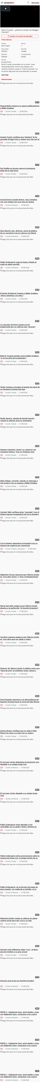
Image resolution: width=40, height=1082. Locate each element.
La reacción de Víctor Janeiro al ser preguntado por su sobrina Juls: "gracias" (18, 326)
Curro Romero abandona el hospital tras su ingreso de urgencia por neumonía (18, 544)
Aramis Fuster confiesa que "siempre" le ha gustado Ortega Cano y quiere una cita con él (19, 138)
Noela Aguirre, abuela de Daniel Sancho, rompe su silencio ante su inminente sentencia (17, 419)
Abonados (35, 3)
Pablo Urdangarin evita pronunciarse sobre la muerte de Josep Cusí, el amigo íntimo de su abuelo (19, 857)
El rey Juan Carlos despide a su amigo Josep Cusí (18, 794)
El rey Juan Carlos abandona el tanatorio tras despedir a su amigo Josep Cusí (19, 763)
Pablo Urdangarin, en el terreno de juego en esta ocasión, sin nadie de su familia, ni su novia (19, 888)
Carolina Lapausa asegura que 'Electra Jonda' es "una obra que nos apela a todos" (19, 638)
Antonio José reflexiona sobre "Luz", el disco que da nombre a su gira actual (19, 950)
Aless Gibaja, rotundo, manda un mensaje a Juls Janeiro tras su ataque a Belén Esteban (19, 482)
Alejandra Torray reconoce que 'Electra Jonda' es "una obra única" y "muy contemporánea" (19, 576)
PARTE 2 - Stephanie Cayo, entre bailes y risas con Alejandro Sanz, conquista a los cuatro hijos (19, 1044)
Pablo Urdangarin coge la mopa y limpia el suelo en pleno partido (18, 263)
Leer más (4, 75)
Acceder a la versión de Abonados (20, 36)
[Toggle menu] (2, 2)
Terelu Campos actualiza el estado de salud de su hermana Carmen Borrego (20, 388)
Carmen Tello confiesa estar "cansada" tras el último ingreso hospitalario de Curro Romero (19, 513)
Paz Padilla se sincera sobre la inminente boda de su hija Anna (17, 169)
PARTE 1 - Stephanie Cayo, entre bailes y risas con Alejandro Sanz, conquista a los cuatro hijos (19, 1076)
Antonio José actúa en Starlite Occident (17, 981)
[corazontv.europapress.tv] (11, 2)
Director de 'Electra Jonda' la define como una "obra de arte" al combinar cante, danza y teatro (20, 669)
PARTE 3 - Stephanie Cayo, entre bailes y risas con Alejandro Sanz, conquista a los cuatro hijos (19, 1013)
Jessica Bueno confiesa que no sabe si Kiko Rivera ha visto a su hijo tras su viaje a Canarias (18, 732)
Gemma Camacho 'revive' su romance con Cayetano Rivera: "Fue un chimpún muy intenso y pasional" (18, 451)
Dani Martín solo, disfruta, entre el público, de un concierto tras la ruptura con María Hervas (18, 232)
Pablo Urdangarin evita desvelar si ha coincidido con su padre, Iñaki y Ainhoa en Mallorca (18, 826)
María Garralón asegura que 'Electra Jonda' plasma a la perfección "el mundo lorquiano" (19, 607)
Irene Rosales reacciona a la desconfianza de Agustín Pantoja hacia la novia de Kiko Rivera (19, 701)
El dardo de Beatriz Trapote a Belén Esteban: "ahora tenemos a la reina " (19, 294)
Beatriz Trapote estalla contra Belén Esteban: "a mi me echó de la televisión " (19, 357)
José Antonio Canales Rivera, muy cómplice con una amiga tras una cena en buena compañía (18, 201)
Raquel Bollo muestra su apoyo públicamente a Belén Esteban (19, 107)
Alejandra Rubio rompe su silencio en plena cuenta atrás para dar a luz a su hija (18, 919)
